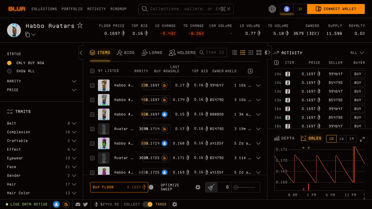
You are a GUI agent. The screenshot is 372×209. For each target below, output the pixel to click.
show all (25, 71)
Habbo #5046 (127, 100)
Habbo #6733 (127, 172)
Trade (161, 204)
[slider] (236, 187)
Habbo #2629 (127, 85)
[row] (320, 74)
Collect (132, 204)
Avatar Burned (129, 129)
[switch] (153, 187)
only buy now (30, 63)
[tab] (100, 53)
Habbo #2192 (127, 114)
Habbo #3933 (127, 143)
